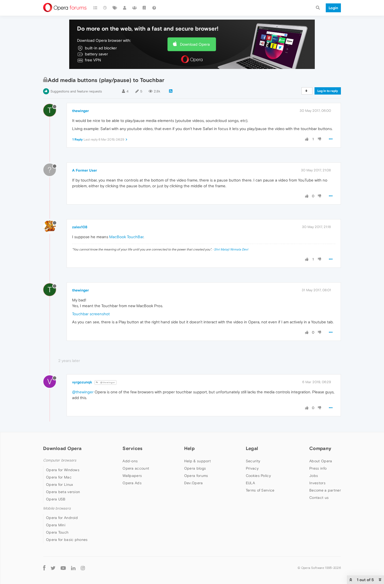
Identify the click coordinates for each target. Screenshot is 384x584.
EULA (250, 483)
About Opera (320, 461)
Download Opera (195, 44)
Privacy (252, 468)
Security (253, 461)
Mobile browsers (57, 508)
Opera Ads (132, 483)
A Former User (84, 170)
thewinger (80, 111)
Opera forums (196, 476)
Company (320, 448)
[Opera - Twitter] (53, 568)
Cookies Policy (258, 476)
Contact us (319, 497)
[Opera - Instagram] (83, 568)
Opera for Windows (62, 470)
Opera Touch (57, 532)
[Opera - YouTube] (63, 568)
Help (189, 448)
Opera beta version (63, 492)
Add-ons (130, 461)
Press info (318, 468)
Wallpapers (132, 476)
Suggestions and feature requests (76, 91)
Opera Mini (55, 525)
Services (132, 448)
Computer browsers (59, 460)
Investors (317, 483)
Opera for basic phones (67, 540)
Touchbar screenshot (91, 314)
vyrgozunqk (82, 382)
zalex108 (79, 227)
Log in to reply (327, 91)
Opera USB (56, 499)
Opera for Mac (59, 477)
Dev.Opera (193, 483)
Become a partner (325, 490)
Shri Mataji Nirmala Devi (231, 249)
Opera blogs (195, 468)
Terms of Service (260, 490)
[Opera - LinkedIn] (73, 568)
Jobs (313, 476)
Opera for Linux (59, 484)
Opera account (136, 468)
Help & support (197, 461)
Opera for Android (62, 518)
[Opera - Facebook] (44, 567)
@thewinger (107, 382)
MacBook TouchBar (126, 237)
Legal (252, 448)
